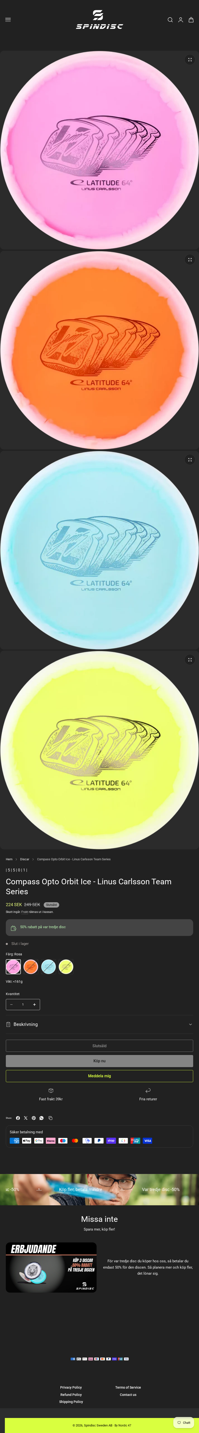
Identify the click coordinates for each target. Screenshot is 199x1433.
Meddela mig (99, 1076)
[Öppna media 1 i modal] (189, 259)
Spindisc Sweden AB (98, 1425)
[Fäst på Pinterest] (33, 1118)
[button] (8, 19)
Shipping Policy (71, 1402)
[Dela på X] (25, 1118)
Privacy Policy (71, 1387)
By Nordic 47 (123, 1425)
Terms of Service (128, 1387)
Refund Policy (71, 1395)
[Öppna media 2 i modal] (189, 59)
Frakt (24, 912)
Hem (9, 859)
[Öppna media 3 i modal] (189, 459)
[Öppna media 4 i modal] (189, 659)
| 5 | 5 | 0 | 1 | (16, 870)
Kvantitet (13, 994)
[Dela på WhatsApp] (41, 1118)
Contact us (128, 1395)
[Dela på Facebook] (18, 1118)
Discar (24, 859)
